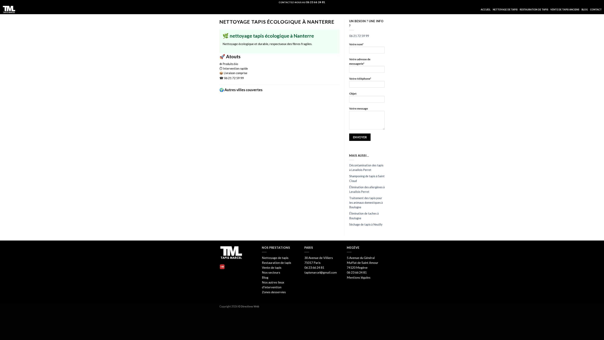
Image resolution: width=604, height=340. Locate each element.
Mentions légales (358, 277)
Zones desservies (274, 292)
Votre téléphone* (360, 78)
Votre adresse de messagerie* (359, 61)
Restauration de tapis (534, 9)
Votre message (358, 108)
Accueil (486, 9)
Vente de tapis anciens (564, 9)
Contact (596, 9)
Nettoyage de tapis (505, 9)
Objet (353, 93)
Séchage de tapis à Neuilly (365, 224)
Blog (585, 9)
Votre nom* (356, 44)
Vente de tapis (271, 267)
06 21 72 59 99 (359, 36)
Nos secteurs (271, 272)
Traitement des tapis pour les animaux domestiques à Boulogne (366, 202)
